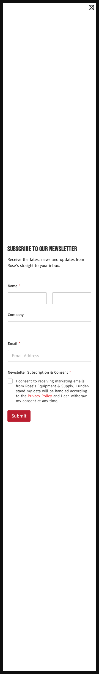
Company (16, 314)
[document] (49, 337)
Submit (19, 416)
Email (14, 343)
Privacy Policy (40, 396)
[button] (91, 7)
